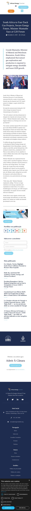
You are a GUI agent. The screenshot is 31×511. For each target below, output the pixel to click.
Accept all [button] (8, 508)
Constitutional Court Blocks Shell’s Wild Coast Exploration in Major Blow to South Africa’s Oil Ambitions (15, 293)
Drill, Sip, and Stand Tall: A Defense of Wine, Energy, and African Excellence (14, 274)
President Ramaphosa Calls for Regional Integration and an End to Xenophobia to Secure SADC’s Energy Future (15, 284)
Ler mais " (6, 269)
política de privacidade (17, 250)
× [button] (29, 480)
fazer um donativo (19, 369)
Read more (3, 491)
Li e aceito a (14, 250)
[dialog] (15, 495)
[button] (16, 6)
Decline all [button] (22, 508)
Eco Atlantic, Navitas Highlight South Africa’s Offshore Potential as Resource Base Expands (15, 265)
